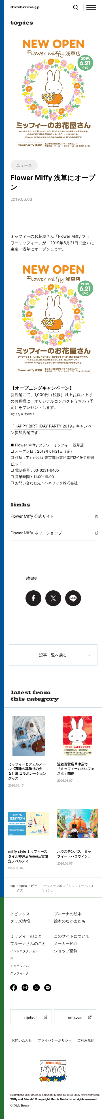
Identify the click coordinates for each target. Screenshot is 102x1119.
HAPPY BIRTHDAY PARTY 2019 (43, 426)
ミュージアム (19, 966)
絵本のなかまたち (70, 921)
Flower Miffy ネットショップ (36, 532)
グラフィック (19, 973)
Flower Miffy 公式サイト (32, 516)
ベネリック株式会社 (61, 483)
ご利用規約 (85, 1040)
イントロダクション (24, 951)
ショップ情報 (66, 950)
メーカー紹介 (66, 943)
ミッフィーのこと (26, 936)
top (12, 885)
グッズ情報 (20, 921)
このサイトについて (72, 936)
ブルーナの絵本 (68, 913)
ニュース (24, 165)
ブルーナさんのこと (28, 943)
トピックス (20, 913)
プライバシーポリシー (55, 1040)
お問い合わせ (22, 1040)
